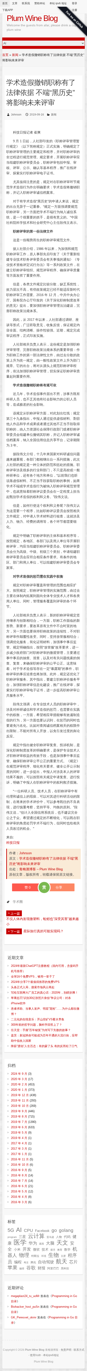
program (12, 1237)
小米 (17, 1249)
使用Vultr (35, 1355)
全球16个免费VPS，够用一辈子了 (33, 976)
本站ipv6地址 (51, 1355)
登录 (74, 3)
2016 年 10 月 (20, 1164)
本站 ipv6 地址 (58, 3)
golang (66, 1230)
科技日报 (13, 842)
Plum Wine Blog (32, 18)
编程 (18, 1262)
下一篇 (15, 931)
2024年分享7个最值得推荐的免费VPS (35, 982)
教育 (59, 1249)
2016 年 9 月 (19, 1170)
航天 (61, 1261)
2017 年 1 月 (19, 1154)
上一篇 (15, 913)
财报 (41, 1268)
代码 (67, 1237)
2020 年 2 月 (19, 1084)
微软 (36, 1249)
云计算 (36, 1236)
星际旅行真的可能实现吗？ (43, 931)
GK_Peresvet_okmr (23, 1317)
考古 (26, 1262)
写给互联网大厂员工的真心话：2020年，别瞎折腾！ (44, 992)
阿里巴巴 (53, 1268)
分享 (59, 887)
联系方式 (79, 1349)
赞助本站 (39, 3)
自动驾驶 (46, 1262)
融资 (21, 1268)
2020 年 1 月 (19, 1089)
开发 (27, 1249)
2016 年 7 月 (19, 1180)
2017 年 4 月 (19, 1143)
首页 (5, 3)
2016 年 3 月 (19, 1202)
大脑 (50, 1243)
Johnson (16, 114)
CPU (28, 1230)
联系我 (26, 3)
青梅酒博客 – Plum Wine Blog (41, 869)
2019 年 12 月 (20, 1095)
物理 (24, 1255)
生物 (53, 1255)
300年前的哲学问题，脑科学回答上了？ (36, 1024)
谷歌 (31, 1267)
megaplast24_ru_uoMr (25, 1296)
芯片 (73, 1262)
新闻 (15, 55)
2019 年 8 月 (19, 1116)
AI (19, 1229)
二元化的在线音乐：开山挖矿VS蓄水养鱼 (37, 1019)
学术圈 (18, 902)
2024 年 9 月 (19, 1073)
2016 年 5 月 (19, 1191)
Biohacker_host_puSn (25, 1306)
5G (11, 1230)
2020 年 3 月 (19, 1079)
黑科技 (65, 1268)
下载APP (7, 10)
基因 (41, 1243)
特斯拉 (35, 1256)
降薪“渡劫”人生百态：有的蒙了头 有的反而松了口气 (44, 1046)
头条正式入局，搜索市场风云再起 (32, 987)
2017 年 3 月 (19, 1148)
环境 (43, 1256)
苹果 (12, 1267)
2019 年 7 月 (19, 1122)
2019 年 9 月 (19, 1111)
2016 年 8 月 (19, 1175)
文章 (14, 3)
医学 (20, 1242)
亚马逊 (50, 1237)
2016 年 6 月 (19, 1186)
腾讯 (33, 1262)
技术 (45, 1249)
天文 (62, 1242)
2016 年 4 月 (19, 1196)
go (54, 1230)
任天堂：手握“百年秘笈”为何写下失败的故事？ (41, 1030)
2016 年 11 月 (20, 1159)
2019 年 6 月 (19, 1127)
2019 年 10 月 (20, 1106)
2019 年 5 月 (19, 1132)
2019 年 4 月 (19, 1138)
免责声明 (66, 1349)
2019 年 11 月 (20, 1100)
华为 (33, 1243)
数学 (67, 1249)
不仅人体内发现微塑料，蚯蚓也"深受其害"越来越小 (42, 921)
